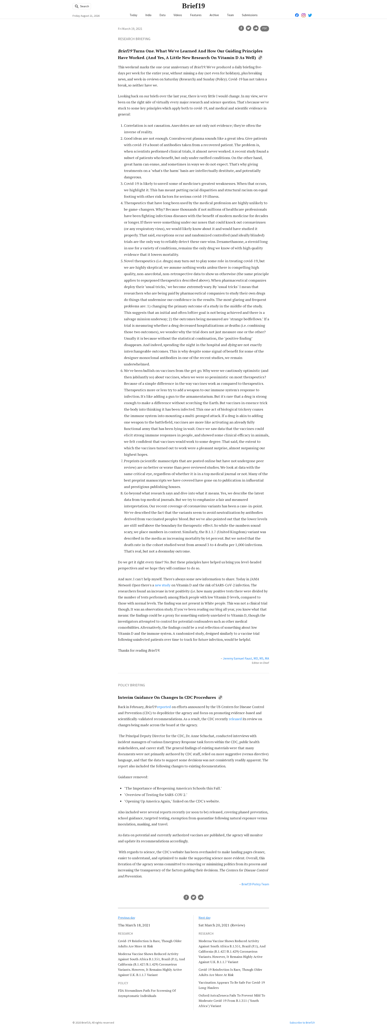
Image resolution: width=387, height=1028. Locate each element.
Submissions (250, 15)
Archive (214, 15)
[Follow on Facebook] (297, 15)
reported (164, 706)
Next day (204, 918)
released (235, 719)
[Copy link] (260, 57)
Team (230, 15)
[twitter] (248, 28)
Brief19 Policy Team (255, 884)
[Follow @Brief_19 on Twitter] (310, 15)
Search (84, 6)
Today (133, 15)
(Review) (222, 925)
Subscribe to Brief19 (302, 1022)
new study (163, 585)
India (148, 15)
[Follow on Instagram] (304, 15)
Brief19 (193, 6)
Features (196, 15)
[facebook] (241, 28)
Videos (178, 15)
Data (162, 15)
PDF (264, 28)
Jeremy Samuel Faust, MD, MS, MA (246, 658)
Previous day (126, 918)
